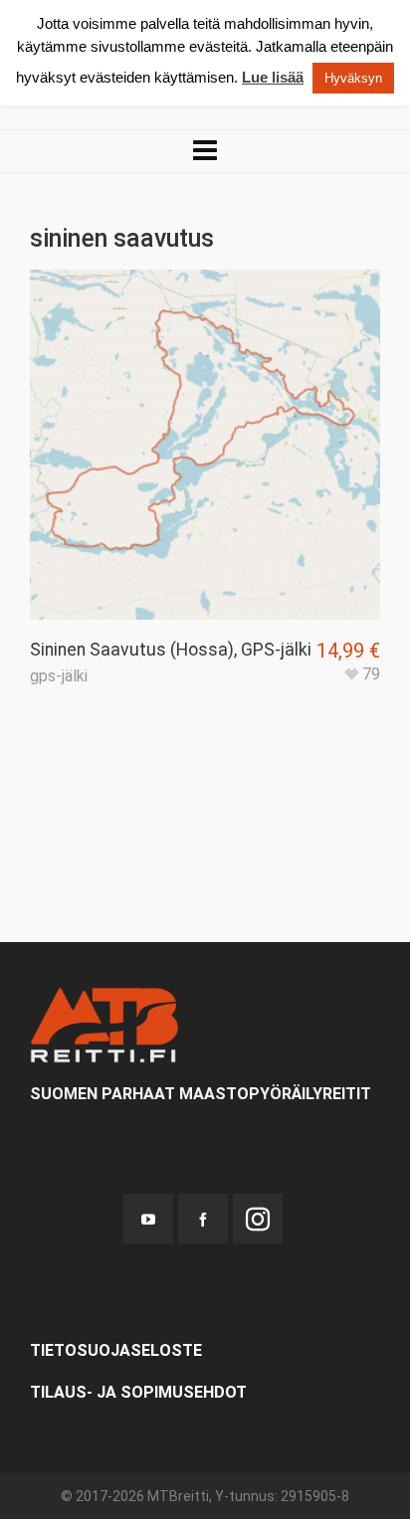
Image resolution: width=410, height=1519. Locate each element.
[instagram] (258, 1218)
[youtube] (148, 1218)
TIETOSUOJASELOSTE (116, 1350)
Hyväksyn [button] (353, 78)
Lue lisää (273, 77)
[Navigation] (205, 151)
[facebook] (203, 1218)
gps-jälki (59, 675)
